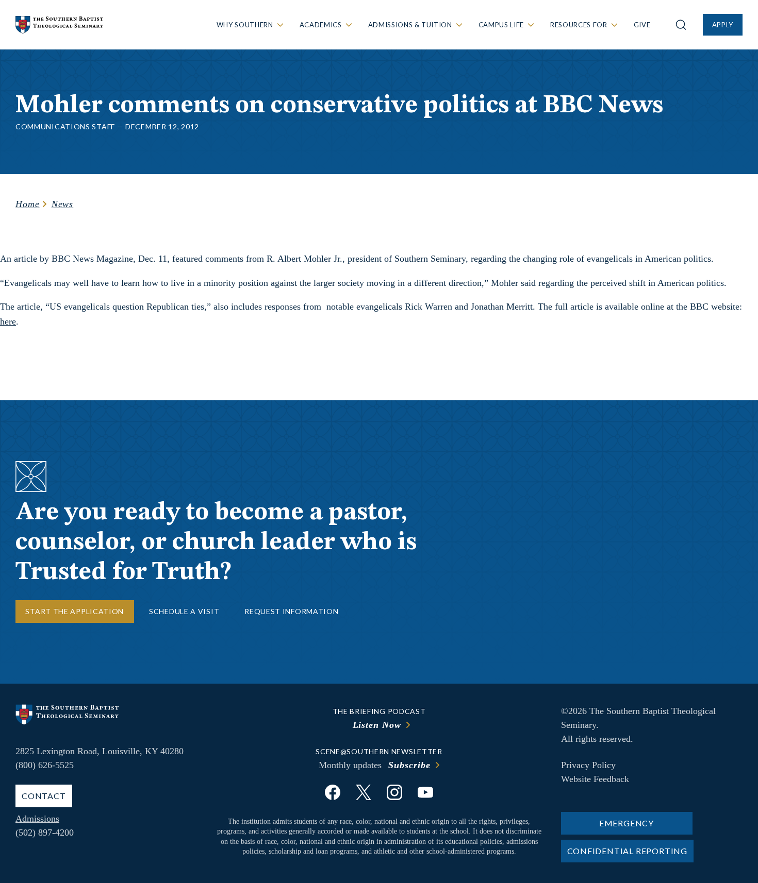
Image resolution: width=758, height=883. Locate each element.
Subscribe (409, 765)
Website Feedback (595, 779)
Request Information (291, 611)
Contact (44, 796)
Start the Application (74, 611)
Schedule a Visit (184, 611)
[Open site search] (680, 25)
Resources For (578, 25)
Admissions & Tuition (410, 25)
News (63, 204)
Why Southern (245, 25)
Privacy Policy (588, 765)
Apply (722, 25)
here (8, 321)
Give (642, 25)
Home (27, 204)
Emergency (626, 823)
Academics (321, 25)
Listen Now (377, 725)
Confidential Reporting (627, 851)
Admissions (37, 818)
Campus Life (501, 25)
